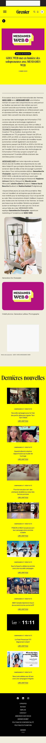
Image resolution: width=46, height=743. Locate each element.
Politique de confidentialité (23, 722)
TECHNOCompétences (11, 129)
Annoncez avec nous (23, 716)
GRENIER (23, 730)
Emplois (23, 710)
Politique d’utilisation (23, 725)
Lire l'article (23, 421)
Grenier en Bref (23, 719)
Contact (23, 713)
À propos (23, 703)
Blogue (23, 706)
